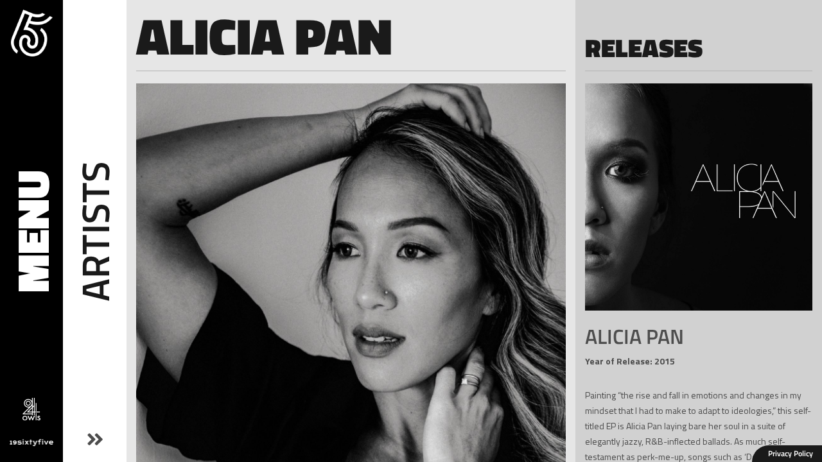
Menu (31, 231)
